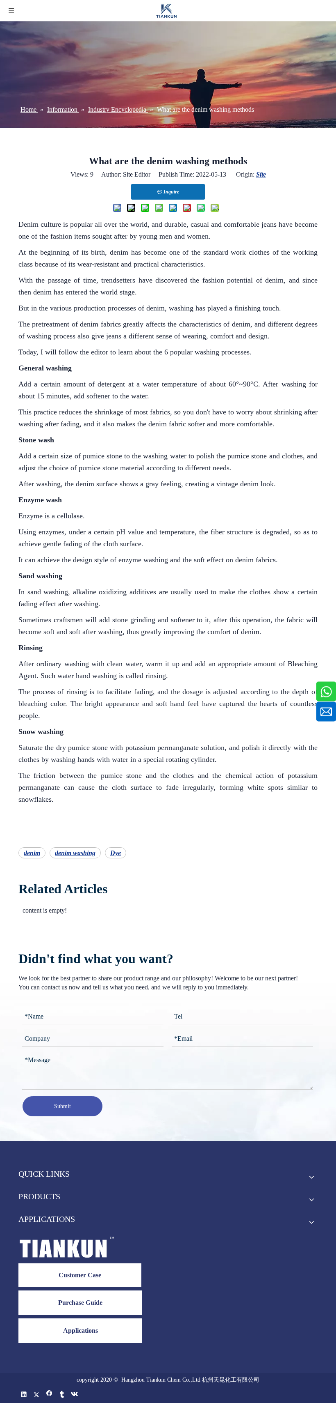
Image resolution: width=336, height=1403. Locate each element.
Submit (62, 1106)
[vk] (75, 1395)
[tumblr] (62, 1395)
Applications (80, 1330)
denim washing (75, 852)
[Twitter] (37, 1395)
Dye (115, 852)
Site (261, 174)
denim (32, 852)
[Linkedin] (24, 1395)
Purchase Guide (80, 1302)
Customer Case (80, 1275)
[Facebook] (49, 1395)
